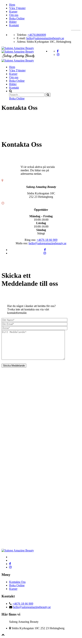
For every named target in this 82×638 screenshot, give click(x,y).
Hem (12, 4)
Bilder (13, 21)
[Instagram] (44, 253)
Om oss (13, 15)
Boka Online (17, 18)
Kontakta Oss (17, 581)
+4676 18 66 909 (47, 239)
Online (17, 98)
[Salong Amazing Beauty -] (19, 52)
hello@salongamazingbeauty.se (45, 38)
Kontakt (14, 25)
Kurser (13, 11)
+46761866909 (36, 34)
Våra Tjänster (17, 8)
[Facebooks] (45, 249)
